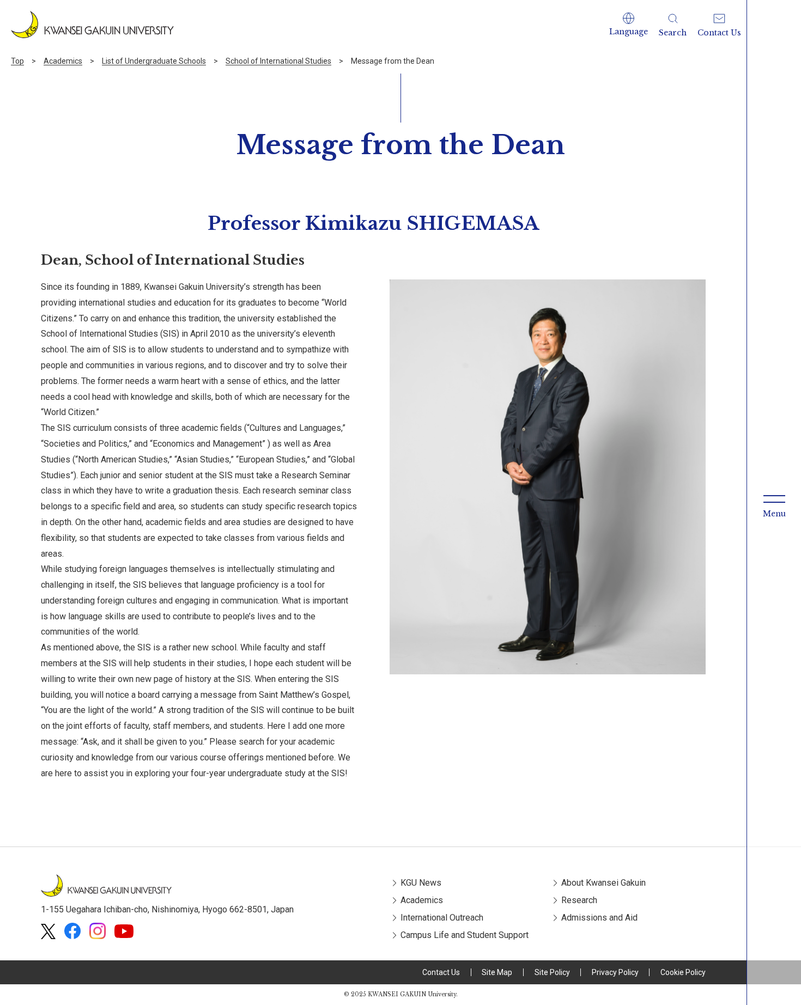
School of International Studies (278, 61)
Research (579, 900)
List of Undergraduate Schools (154, 61)
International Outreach (441, 917)
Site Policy (552, 972)
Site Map (497, 972)
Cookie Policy (683, 972)
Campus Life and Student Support (464, 935)
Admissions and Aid (599, 917)
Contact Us (441, 972)
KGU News (420, 883)
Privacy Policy (615, 972)
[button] (628, 24)
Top (17, 61)
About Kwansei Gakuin (603, 883)
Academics (63, 61)
